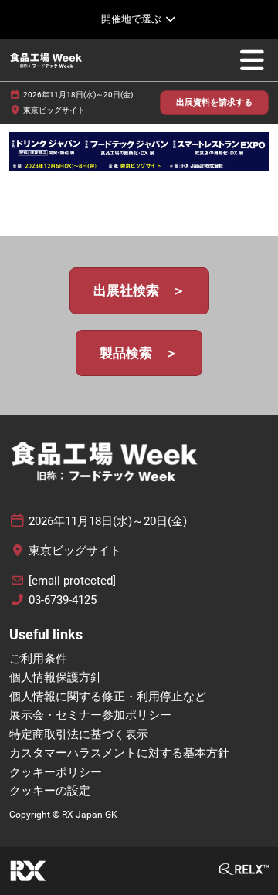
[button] (214, 103)
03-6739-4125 (63, 600)
